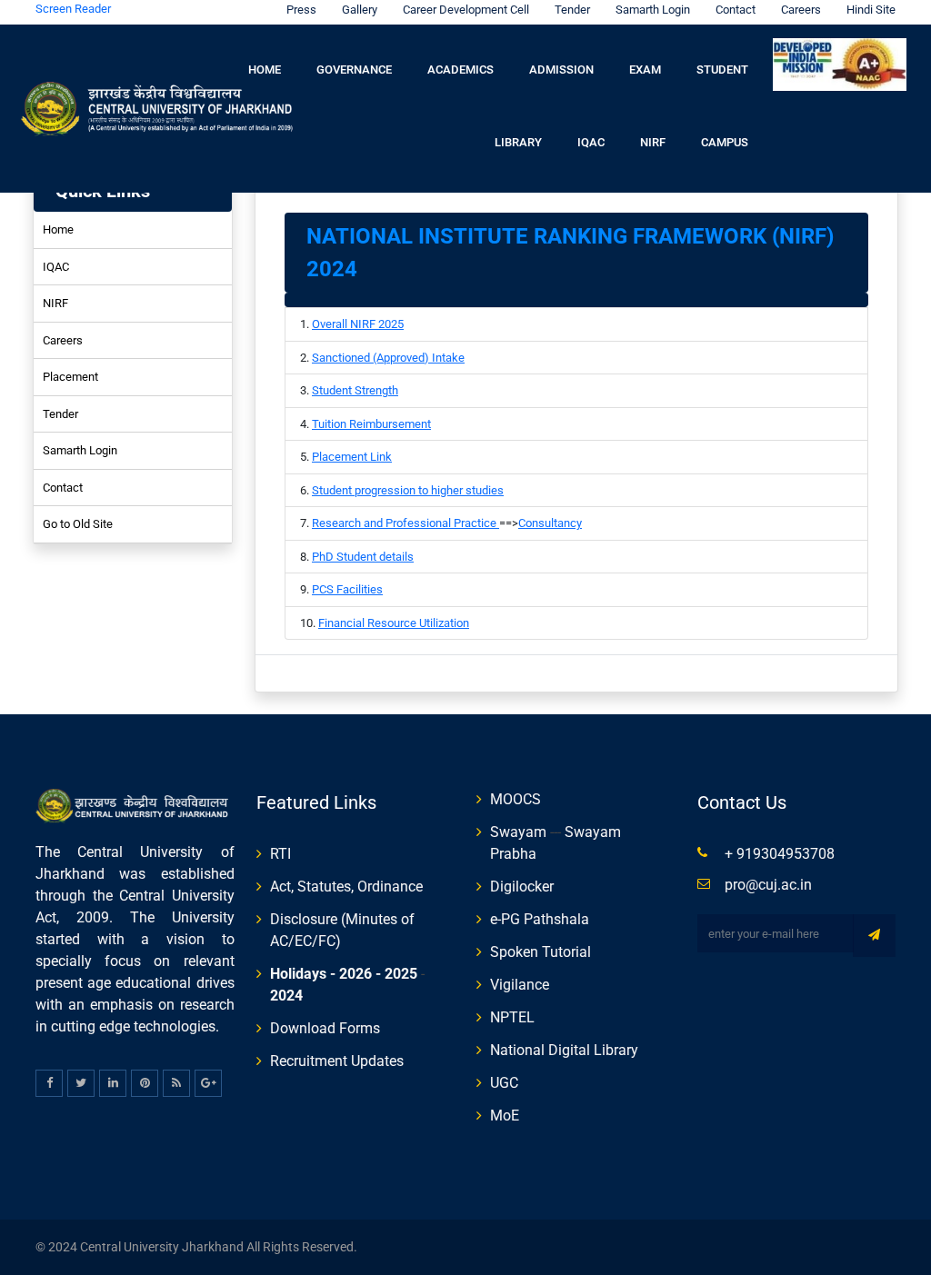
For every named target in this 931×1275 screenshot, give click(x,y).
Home (264, 69)
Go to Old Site (78, 524)
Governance (354, 69)
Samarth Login (653, 9)
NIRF (653, 142)
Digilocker (522, 886)
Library (518, 142)
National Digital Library (564, 1050)
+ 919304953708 (780, 853)
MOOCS (515, 799)
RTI (280, 853)
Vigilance (519, 984)
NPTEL (512, 1017)
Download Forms (325, 1028)
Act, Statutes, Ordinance (346, 886)
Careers (801, 9)
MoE (504, 1115)
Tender (572, 9)
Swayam (518, 832)
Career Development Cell (466, 9)
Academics (460, 69)
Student (722, 69)
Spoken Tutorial (540, 952)
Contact (736, 9)
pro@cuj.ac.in (768, 884)
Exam (645, 69)
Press (301, 9)
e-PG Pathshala (539, 919)
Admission (561, 69)
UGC (504, 1082)
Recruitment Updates (337, 1061)
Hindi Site (871, 9)
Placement (70, 376)
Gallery (359, 9)
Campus (724, 142)
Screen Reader (73, 8)
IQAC (591, 142)
